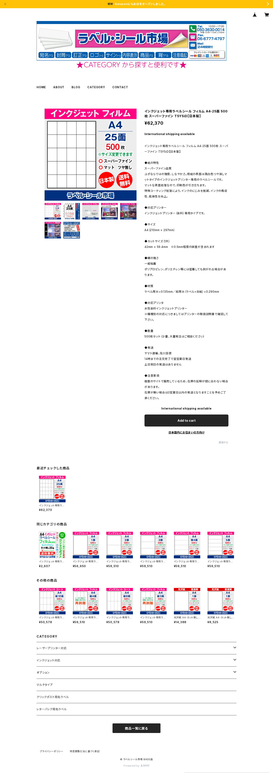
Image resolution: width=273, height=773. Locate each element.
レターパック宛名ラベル (52, 709)
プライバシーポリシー (51, 751)
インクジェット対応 (48, 660)
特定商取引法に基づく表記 (85, 751)
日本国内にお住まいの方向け (186, 432)
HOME (41, 87)
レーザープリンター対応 (52, 648)
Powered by (132, 765)
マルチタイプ (45, 684)
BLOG (76, 87)
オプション (43, 672)
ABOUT (58, 87)
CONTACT (120, 87)
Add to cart (186, 421)
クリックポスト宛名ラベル (53, 697)
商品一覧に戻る (136, 728)
